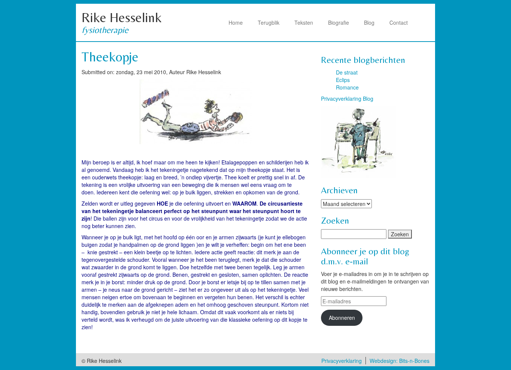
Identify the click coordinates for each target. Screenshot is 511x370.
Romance (347, 87)
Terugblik (268, 22)
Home (236, 22)
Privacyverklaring (341, 360)
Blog (369, 22)
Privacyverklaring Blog (347, 98)
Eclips (343, 80)
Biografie (338, 22)
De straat (347, 72)
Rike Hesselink (122, 17)
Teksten (303, 22)
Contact (398, 22)
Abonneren (342, 317)
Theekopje (110, 56)
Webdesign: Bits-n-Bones (399, 360)
